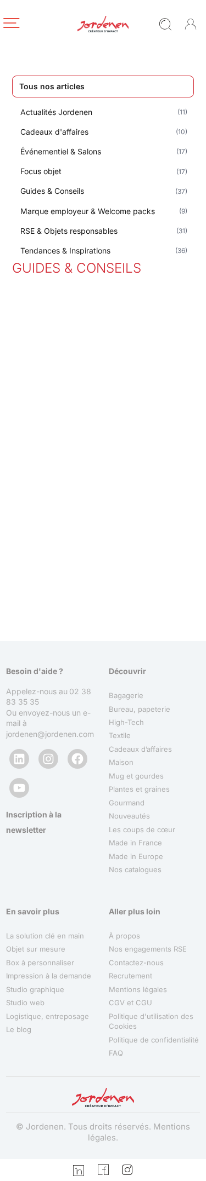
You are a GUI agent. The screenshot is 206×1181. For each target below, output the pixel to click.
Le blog (18, 1029)
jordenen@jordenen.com (50, 734)
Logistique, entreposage (47, 1016)
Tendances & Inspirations (65, 250)
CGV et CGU (130, 1002)
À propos (124, 935)
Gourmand (126, 802)
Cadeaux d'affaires (54, 131)
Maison (121, 762)
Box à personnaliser (40, 962)
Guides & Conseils (52, 190)
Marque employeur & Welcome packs (87, 211)
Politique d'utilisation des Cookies (151, 1021)
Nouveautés (129, 815)
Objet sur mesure (35, 948)
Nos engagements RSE (148, 948)
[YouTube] (19, 788)
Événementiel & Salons (60, 151)
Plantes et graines (139, 789)
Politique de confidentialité (154, 1039)
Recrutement (130, 975)
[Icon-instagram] (127, 1170)
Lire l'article (49, 549)
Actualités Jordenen (56, 112)
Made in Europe (136, 856)
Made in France (135, 842)
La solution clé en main (45, 935)
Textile (120, 735)
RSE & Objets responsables (69, 230)
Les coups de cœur (142, 829)
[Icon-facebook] (103, 1170)
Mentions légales (138, 989)
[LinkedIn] (19, 759)
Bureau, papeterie (139, 709)
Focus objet (41, 171)
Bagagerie (126, 695)
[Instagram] (48, 759)
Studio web (25, 1002)
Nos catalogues (135, 869)
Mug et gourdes (136, 775)
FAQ (116, 1053)
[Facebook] (77, 759)
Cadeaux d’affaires (140, 749)
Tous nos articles (52, 86)
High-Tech (126, 722)
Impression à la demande (48, 975)
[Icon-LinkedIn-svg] (79, 1170)
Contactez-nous (136, 962)
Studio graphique (35, 989)
